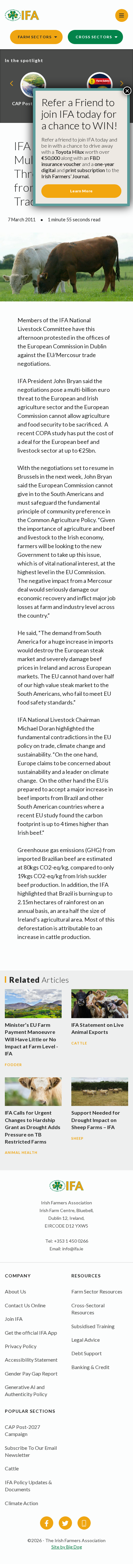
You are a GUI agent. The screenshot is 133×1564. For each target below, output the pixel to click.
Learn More (81, 191)
